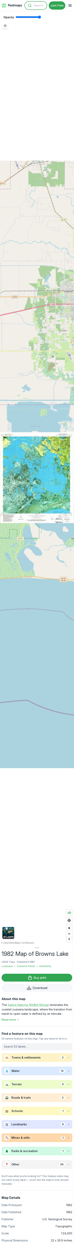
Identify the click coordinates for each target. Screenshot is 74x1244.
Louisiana (7, 966)
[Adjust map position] (5, 26)
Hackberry (45, 966)
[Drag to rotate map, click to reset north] (69, 939)
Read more (9, 1019)
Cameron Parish (26, 966)
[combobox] (35, 5)
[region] (37, 477)
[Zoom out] (69, 934)
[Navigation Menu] (70, 5)
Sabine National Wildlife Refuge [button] (28, 1005)
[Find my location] (69, 920)
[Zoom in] (69, 928)
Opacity (9, 17)
